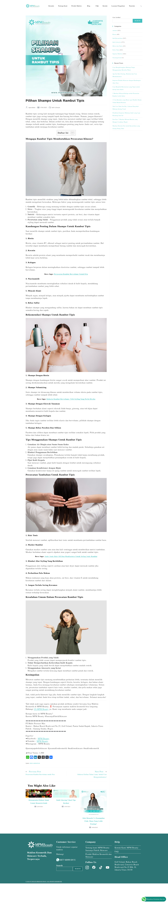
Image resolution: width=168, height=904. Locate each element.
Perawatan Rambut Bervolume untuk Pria (71, 274)
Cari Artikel (116, 17)
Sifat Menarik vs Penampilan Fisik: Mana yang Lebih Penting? (93, 821)
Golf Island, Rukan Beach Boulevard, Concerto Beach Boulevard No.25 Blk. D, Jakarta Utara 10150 (127, 866)
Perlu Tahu (116, 50)
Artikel (115, 30)
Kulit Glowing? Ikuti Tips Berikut (66, 801)
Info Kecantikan (117, 38)
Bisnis (114, 34)
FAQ (117, 851)
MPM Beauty (43, 738)
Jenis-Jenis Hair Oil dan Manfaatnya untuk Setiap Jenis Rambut (71, 556)
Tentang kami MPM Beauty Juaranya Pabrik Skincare (97, 849)
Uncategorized (117, 58)
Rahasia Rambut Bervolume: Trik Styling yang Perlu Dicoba (71, 399)
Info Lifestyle (56, 107)
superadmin (31, 107)
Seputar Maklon (117, 54)
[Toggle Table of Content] (71, 132)
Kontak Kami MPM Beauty (126, 847)
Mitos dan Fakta (118, 46)
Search (137, 21)
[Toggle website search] (141, 6)
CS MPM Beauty (41, 709)
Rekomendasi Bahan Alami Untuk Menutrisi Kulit (39, 801)
